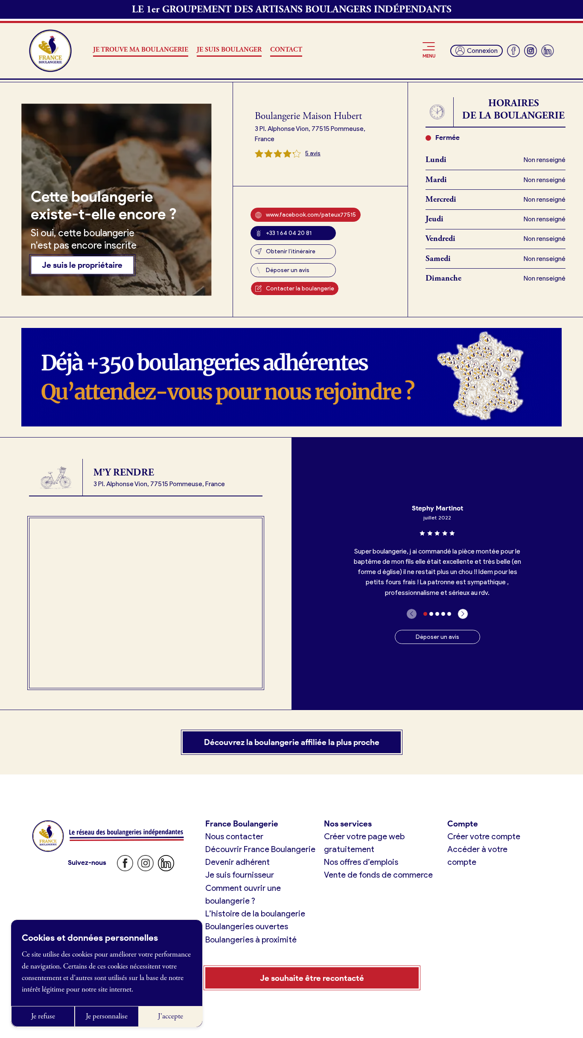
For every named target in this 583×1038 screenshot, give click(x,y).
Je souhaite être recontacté (312, 978)
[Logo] (50, 50)
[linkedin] (547, 50)
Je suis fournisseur (239, 875)
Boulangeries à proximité (251, 939)
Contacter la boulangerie (300, 288)
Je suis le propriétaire (82, 265)
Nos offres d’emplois (361, 862)
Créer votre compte (483, 836)
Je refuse (43, 1016)
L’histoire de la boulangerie (255, 913)
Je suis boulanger (229, 50)
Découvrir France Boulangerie (260, 849)
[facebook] (513, 50)
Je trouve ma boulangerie (140, 50)
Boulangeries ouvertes (246, 926)
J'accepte (170, 1016)
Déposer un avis (287, 270)
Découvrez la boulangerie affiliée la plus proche (291, 742)
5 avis (313, 153)
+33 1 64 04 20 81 (289, 232)
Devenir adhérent (237, 862)
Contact (286, 50)
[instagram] (530, 50)
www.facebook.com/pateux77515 (311, 214)
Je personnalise (107, 1016)
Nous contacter (234, 836)
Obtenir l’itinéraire (290, 251)
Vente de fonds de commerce (378, 875)
